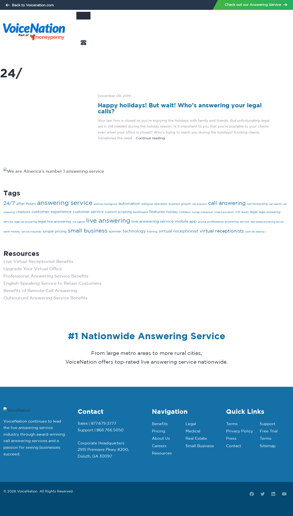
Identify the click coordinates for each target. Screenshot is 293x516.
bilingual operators (154, 203)
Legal (191, 424)
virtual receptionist (178, 231)
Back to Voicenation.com (33, 5)
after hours (26, 203)
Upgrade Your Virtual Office (32, 268)
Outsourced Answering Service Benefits (45, 298)
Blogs (80, 22)
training (152, 231)
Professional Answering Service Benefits (45, 276)
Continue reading (150, 138)
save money (11, 231)
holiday (172, 211)
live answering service (152, 221)
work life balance (255, 231)
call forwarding (257, 203)
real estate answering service (267, 221)
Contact (233, 446)
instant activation (224, 212)
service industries (31, 231)
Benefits (160, 424)
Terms (232, 424)
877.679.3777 (85, 49)
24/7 (9, 203)
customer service (88, 212)
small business (87, 230)
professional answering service (228, 221)
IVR (237, 211)
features (157, 212)
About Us (83, 37)
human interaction (202, 212)
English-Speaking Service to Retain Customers (52, 283)
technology (134, 231)
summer (115, 231)
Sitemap (268, 446)
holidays (185, 211)
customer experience (52, 212)
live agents (78, 221)
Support (267, 424)
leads (245, 211)
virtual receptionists (222, 230)
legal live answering (54, 221)
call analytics (199, 204)
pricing (202, 221)
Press (231, 438)
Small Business (200, 446)
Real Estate (196, 438)
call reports (275, 204)
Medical (193, 431)
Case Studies (85, 32)
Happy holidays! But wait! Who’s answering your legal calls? (180, 108)
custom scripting (118, 211)
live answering (108, 220)
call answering (227, 203)
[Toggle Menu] (83, 16)
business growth (180, 203)
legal (254, 211)
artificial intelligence (105, 204)
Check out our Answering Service (253, 4)
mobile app (186, 221)
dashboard (140, 211)
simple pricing (54, 231)
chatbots (23, 211)
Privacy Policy (239, 431)
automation (129, 203)
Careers (159, 446)
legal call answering (25, 221)
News (80, 27)
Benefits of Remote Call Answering (40, 290)
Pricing (158, 431)
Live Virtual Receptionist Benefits (38, 261)
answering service (64, 202)
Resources (162, 453)
